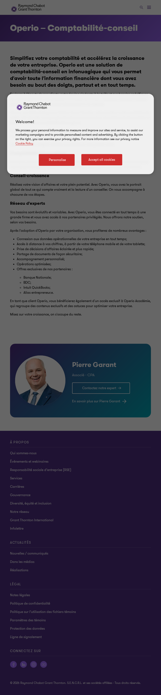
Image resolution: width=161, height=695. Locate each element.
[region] (80, 134)
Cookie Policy (24, 143)
